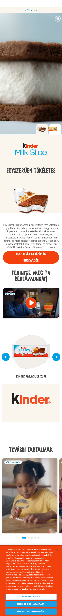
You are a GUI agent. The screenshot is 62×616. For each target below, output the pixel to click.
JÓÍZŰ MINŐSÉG (29, 495)
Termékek (32, 10)
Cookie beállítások (31, 596)
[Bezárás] (57, 550)
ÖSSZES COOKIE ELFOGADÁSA (31, 611)
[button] (31, 303)
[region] (31, 580)
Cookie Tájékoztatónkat (33, 589)
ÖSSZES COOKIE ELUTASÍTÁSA (31, 604)
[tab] (42, 129)
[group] (31, 149)
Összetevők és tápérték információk (31, 257)
